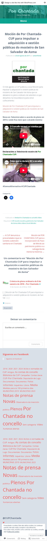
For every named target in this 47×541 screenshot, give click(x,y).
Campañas (25, 375)
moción (17, 221)
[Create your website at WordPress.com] (23, 2)
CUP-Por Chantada (12, 378)
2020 (10, 368)
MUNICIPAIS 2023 (27, 391)
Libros (26, 385)
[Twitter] (4, 522)
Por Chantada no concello (28, 218)
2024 (20, 368)
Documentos (21, 381)
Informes (8, 385)
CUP (13, 221)
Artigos (11, 372)
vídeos (24, 223)
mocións (23, 221)
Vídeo (40, 218)
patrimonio (30, 221)
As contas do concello (26, 372)
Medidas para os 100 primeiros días (18, 388)
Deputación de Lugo (32, 378)
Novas (9, 401)
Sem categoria (29, 424)
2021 (15, 368)
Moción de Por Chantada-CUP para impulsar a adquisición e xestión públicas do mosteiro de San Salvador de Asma (23, 109)
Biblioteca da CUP (11, 375)
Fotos (30, 381)
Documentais (9, 381)
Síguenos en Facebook (16, 354)
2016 (5, 368)
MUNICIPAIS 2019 (11, 391)
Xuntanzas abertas (11, 428)
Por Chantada (23, 11)
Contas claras (36, 375)
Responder (8, 308)
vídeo (19, 223)
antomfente (37, 56)
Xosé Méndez (31, 223)
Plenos (16, 408)
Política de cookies (13, 532)
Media (17, 218)
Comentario (35, 344)
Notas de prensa (18, 395)
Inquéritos (18, 385)
